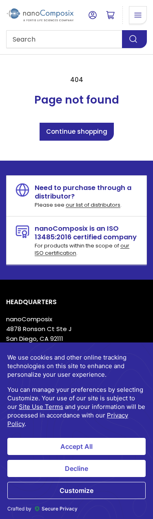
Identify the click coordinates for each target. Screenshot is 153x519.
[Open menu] (138, 15)
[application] (76, 430)
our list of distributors (93, 205)
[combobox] (76, 39)
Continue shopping (76, 131)
